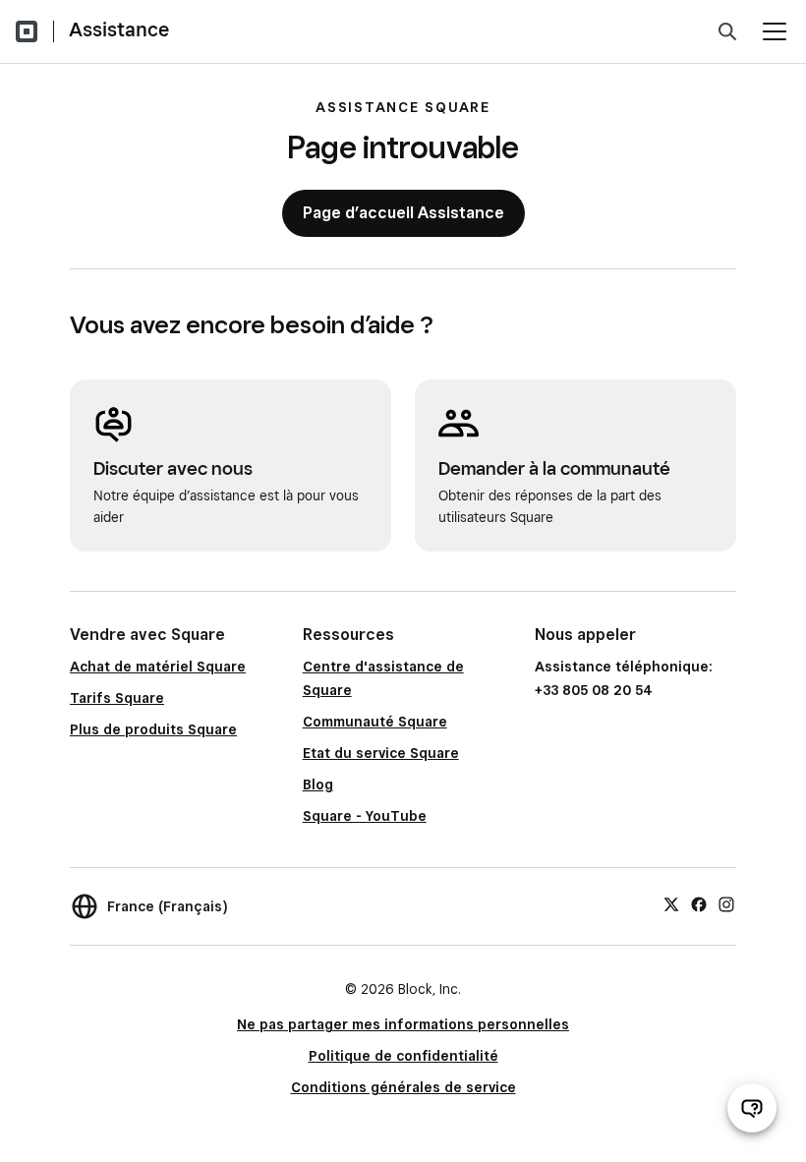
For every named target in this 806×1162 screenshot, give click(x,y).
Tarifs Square (117, 698)
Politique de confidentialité (403, 1056)
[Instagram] (726, 903)
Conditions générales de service (403, 1087)
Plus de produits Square (153, 729)
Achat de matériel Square (158, 666)
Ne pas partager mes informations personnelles (403, 1024)
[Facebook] (699, 903)
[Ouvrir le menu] (774, 31)
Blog (318, 784)
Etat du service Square (381, 753)
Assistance (119, 29)
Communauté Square (375, 721)
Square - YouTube (365, 816)
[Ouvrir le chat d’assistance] (752, 1108)
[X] (671, 903)
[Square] (26, 31)
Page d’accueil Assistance (403, 212)
